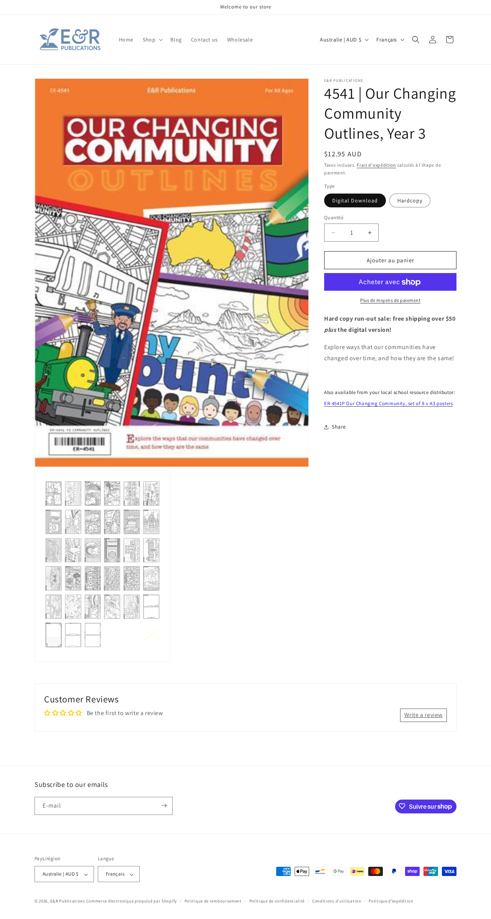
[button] (152, 39)
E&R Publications (67, 901)
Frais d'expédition (376, 165)
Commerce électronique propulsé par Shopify (131, 901)
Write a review (423, 715)
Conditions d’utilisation (336, 901)
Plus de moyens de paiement (390, 300)
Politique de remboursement (213, 901)
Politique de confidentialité (277, 901)
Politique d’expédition (391, 901)
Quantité (333, 217)
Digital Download (355, 200)
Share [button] (339, 426)
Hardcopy (409, 200)
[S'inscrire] (163, 805)
